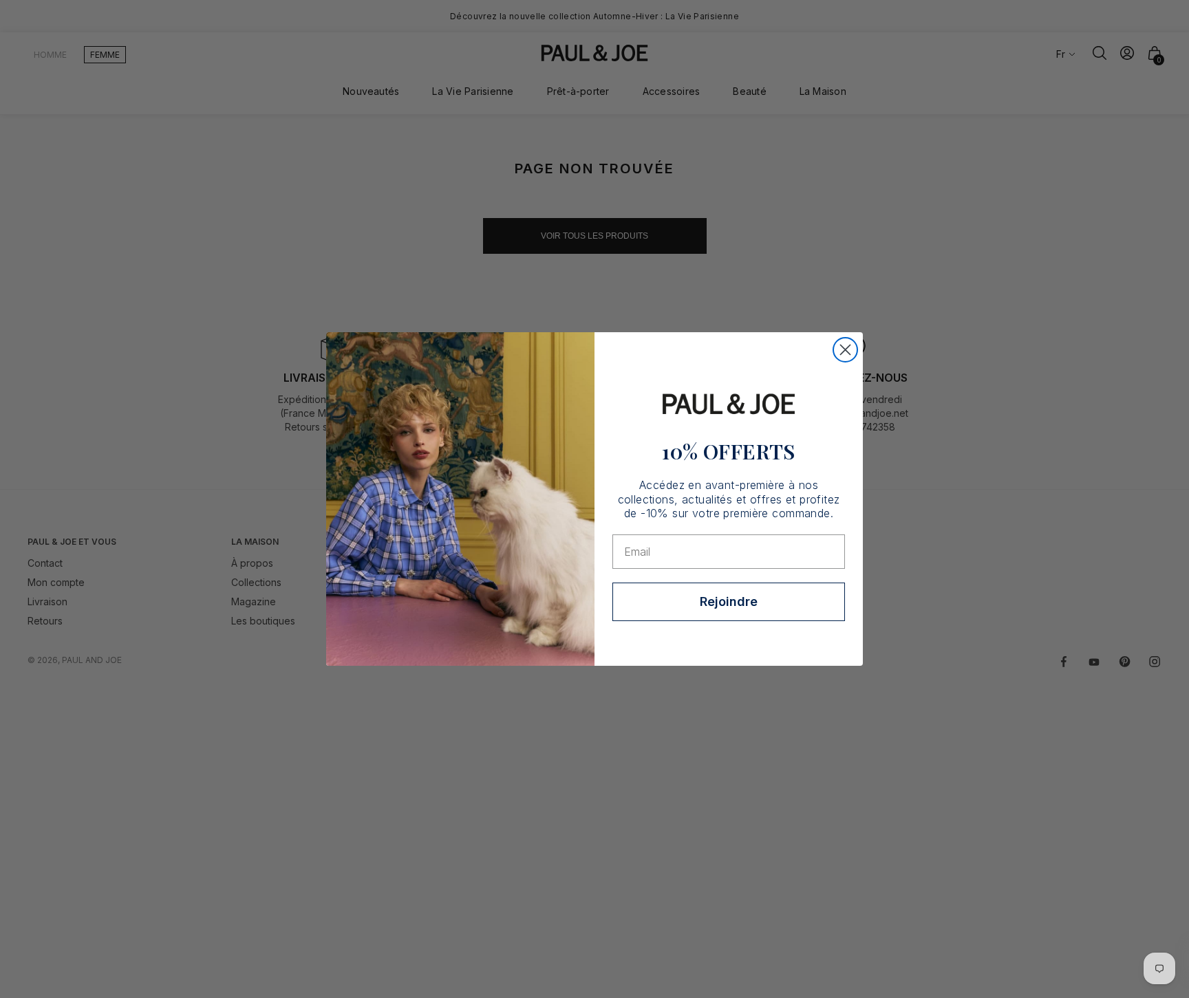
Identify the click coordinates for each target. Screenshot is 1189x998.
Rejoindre (729, 601)
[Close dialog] (845, 350)
